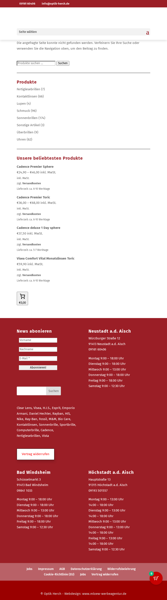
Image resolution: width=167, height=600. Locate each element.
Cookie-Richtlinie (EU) (59, 574)
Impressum (46, 569)
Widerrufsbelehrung (121, 569)
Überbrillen (25, 132)
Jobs (29, 569)
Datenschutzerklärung (86, 569)
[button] (35, 454)
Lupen (21, 104)
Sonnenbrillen (27, 118)
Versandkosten (31, 183)
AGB (62, 569)
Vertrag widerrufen (105, 574)
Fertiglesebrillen (28, 89)
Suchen (63, 63)
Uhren (21, 139)
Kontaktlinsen (27, 96)
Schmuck (23, 111)
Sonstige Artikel (28, 125)
